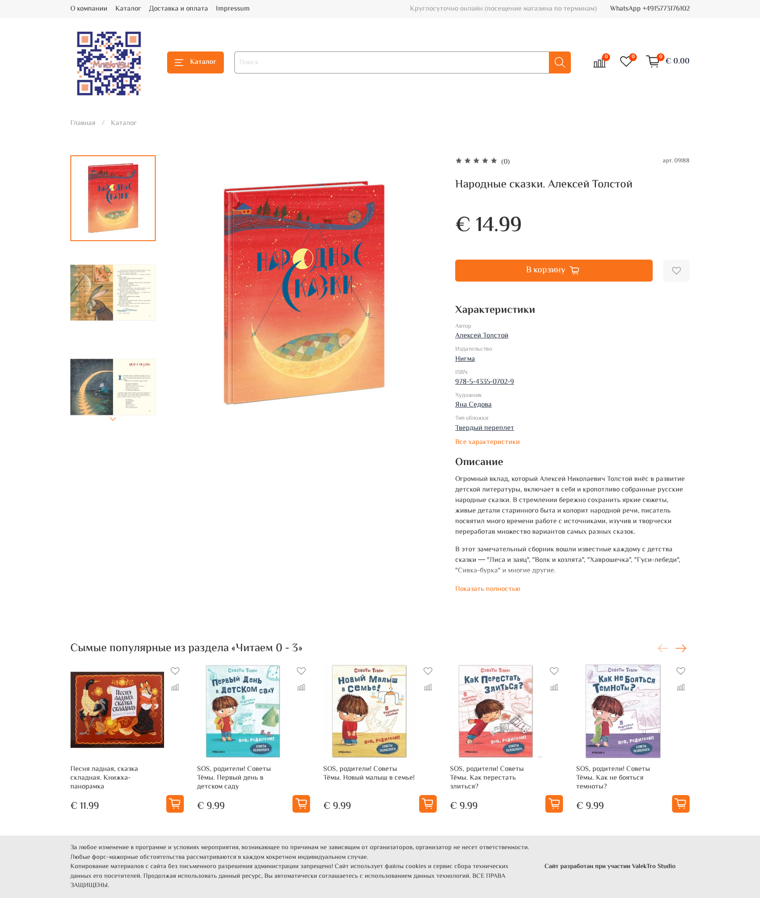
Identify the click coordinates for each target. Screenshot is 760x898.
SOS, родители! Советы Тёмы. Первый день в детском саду (234, 778)
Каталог (128, 9)
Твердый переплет (484, 428)
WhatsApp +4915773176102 (650, 9)
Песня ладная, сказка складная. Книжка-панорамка (104, 778)
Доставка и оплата (178, 9)
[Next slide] (113, 419)
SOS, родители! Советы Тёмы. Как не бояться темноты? (613, 778)
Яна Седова (473, 405)
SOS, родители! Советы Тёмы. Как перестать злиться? (487, 778)
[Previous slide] (184, 293)
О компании (88, 9)
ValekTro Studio (654, 866)
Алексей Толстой (481, 335)
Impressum (233, 9)
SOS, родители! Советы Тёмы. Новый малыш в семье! (369, 774)
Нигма (465, 359)
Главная (82, 123)
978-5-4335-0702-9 (484, 382)
